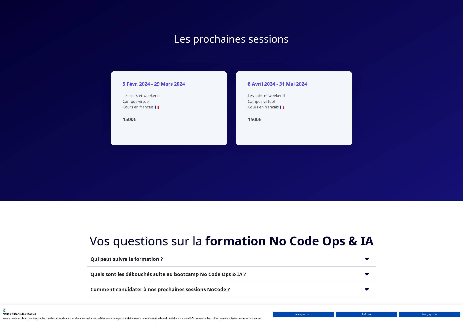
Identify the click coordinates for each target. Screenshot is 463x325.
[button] (231, 258)
